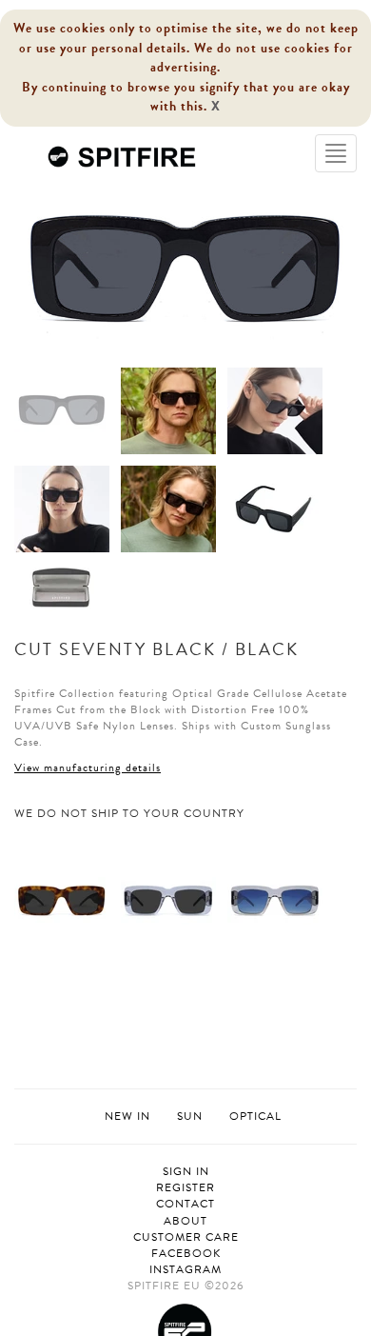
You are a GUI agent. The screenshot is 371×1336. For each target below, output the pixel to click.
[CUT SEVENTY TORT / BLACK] (61, 898)
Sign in (186, 1172)
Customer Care (186, 1237)
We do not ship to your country (129, 814)
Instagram (185, 1270)
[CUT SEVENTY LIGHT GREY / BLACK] (168, 898)
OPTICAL (255, 1116)
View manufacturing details (87, 767)
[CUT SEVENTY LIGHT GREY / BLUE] (274, 898)
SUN (190, 1116)
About (185, 1221)
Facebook (186, 1254)
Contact (185, 1204)
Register (185, 1188)
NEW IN (127, 1116)
